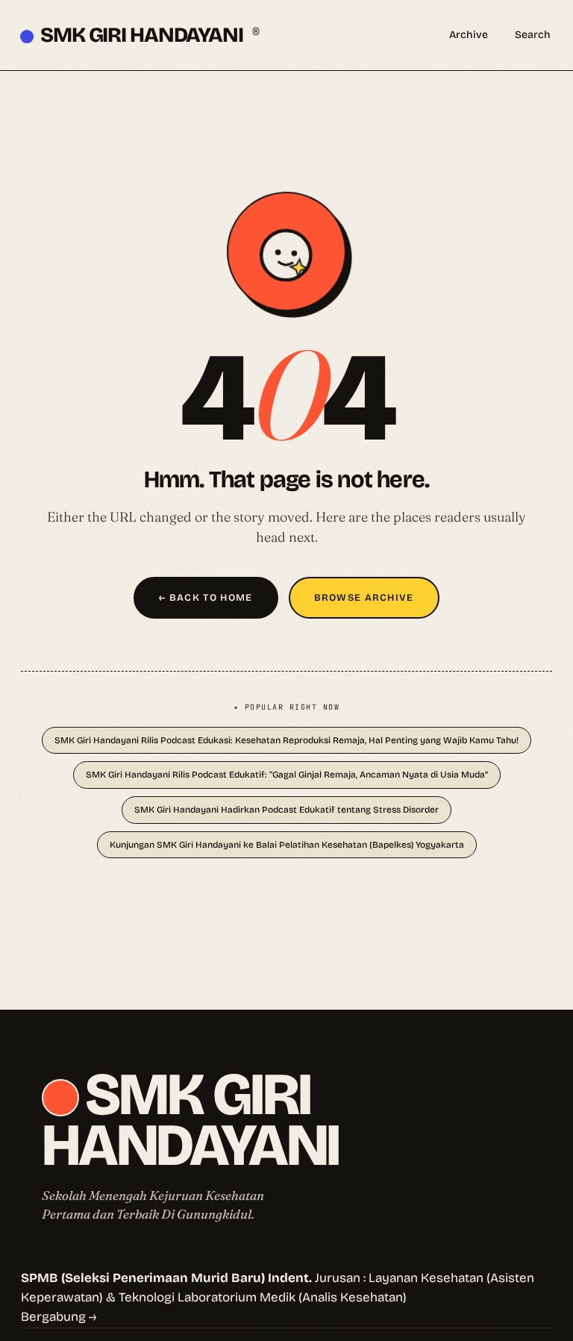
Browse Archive (364, 598)
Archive (468, 34)
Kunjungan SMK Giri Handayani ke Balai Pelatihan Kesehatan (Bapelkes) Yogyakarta (287, 845)
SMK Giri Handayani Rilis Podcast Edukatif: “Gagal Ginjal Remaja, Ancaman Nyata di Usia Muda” (287, 774)
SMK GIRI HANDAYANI (149, 35)
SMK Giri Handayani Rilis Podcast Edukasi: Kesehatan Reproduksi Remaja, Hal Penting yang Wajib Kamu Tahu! (286, 740)
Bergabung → (58, 1317)
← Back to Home (205, 598)
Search (533, 34)
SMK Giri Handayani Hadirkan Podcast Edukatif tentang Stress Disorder (286, 809)
